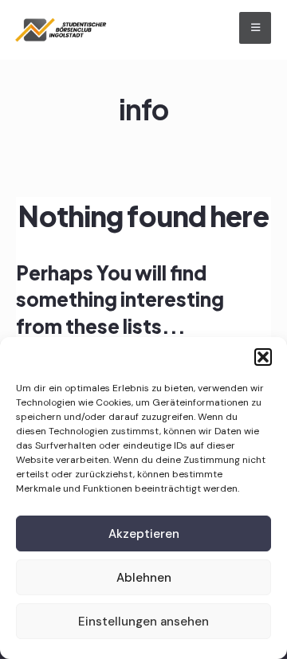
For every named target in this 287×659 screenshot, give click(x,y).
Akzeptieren (143, 534)
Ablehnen (143, 578)
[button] (263, 357)
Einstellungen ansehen (143, 622)
